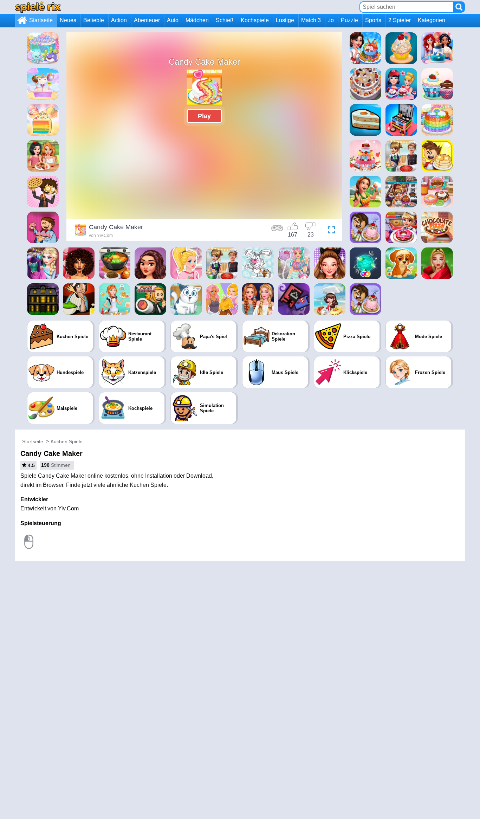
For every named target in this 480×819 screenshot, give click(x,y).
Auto (173, 20)
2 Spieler (399, 20)
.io (331, 20)
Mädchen (197, 20)
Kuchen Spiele (67, 441)
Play (204, 116)
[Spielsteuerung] (277, 231)
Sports (373, 20)
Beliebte (93, 20)
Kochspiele (255, 20)
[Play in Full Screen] (329, 231)
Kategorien (431, 20)
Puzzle (349, 20)
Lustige (285, 20)
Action (119, 20)
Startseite (41, 20)
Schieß (225, 20)
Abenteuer (147, 20)
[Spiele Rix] (38, 7)
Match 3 (311, 20)
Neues (68, 20)
